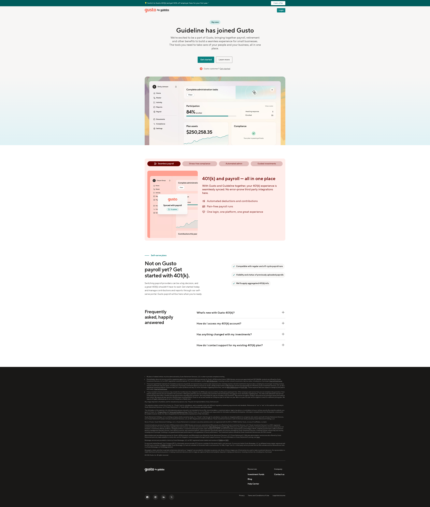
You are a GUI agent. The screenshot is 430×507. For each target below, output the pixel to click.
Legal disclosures (279, 496)
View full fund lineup (275, 381)
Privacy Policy (162, 412)
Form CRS (244, 387)
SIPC (227, 440)
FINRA (221, 440)
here (233, 394)
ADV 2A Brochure (212, 381)
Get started (225, 68)
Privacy (241, 496)
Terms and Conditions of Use (178, 412)
